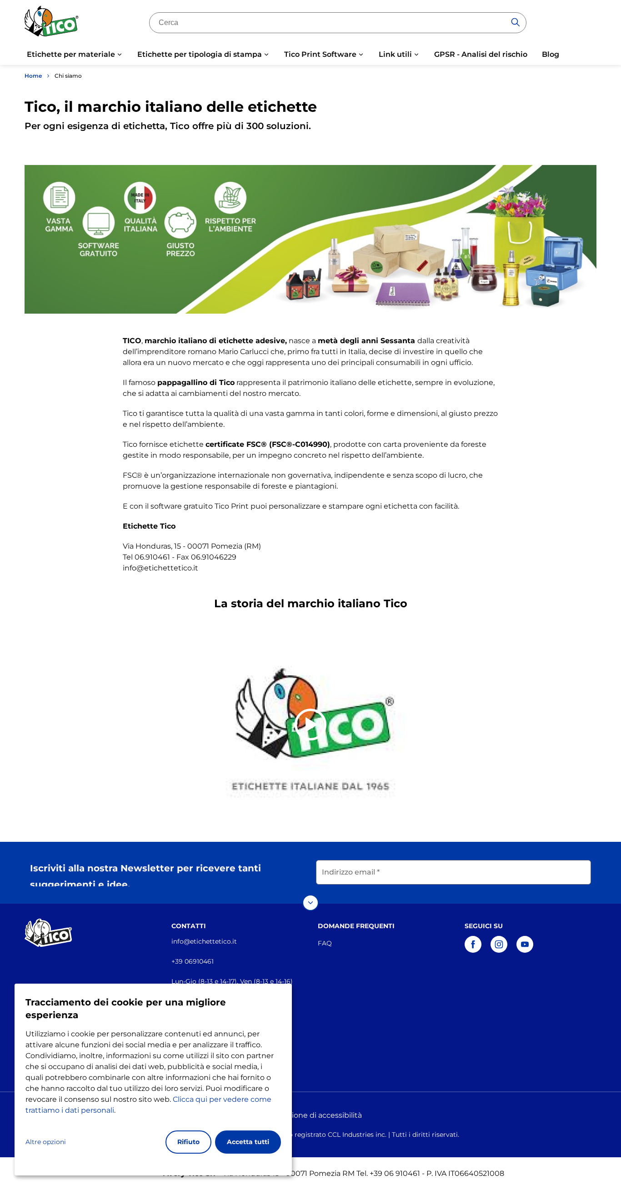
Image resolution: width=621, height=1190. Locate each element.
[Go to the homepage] (52, 24)
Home (33, 75)
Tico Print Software (320, 54)
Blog (550, 54)
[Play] (310, 724)
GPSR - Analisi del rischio (480, 54)
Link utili (395, 54)
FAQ (325, 943)
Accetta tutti (248, 1142)
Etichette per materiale (71, 54)
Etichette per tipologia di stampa (199, 54)
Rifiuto (188, 1142)
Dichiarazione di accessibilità (310, 1115)
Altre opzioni (45, 1142)
